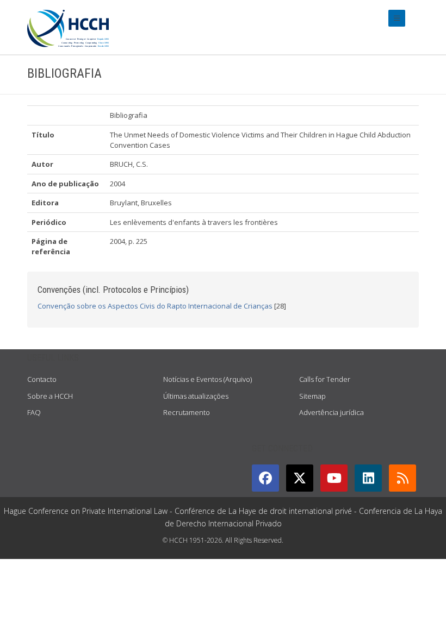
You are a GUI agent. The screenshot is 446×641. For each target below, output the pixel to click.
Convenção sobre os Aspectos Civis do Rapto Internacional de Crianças (155, 306)
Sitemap (312, 396)
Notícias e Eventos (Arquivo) (207, 379)
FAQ (34, 412)
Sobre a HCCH (50, 396)
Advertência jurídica (331, 412)
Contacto (42, 379)
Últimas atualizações (195, 396)
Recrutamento (186, 412)
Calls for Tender (324, 379)
